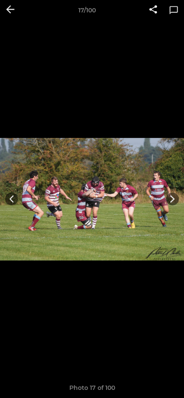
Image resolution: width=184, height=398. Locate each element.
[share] (153, 10)
